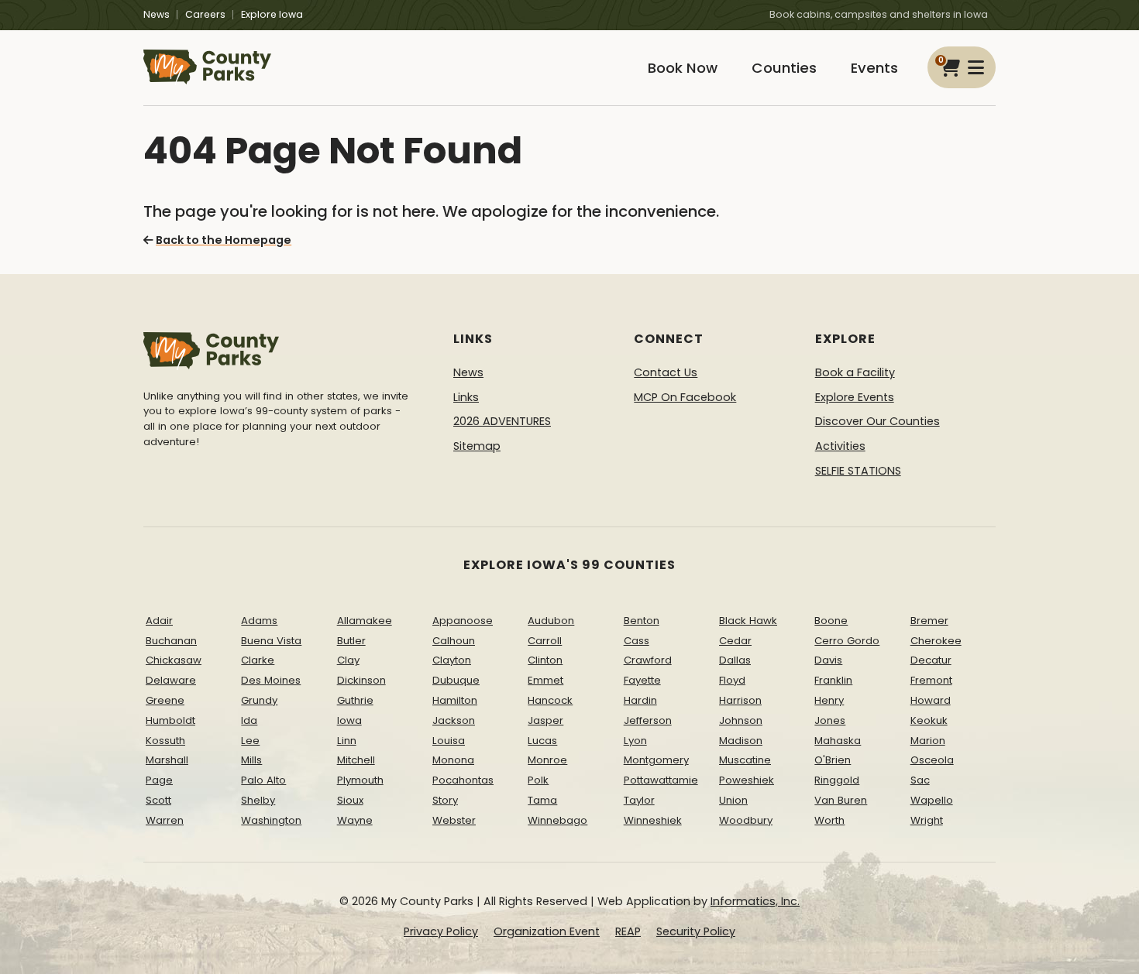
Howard (930, 700)
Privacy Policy (441, 931)
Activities (840, 446)
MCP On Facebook (685, 397)
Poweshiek (746, 780)
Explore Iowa (272, 14)
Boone (831, 620)
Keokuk (929, 720)
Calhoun (453, 640)
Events (874, 67)
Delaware (171, 680)
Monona (453, 760)
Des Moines (271, 680)
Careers (205, 14)
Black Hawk (748, 620)
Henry (829, 700)
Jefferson (648, 720)
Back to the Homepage (223, 240)
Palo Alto (263, 780)
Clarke (257, 660)
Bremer (929, 620)
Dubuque (456, 680)
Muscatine (745, 760)
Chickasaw (173, 660)
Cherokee (936, 640)
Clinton (545, 660)
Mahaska (837, 740)
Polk (538, 780)
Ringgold (836, 780)
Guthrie (355, 700)
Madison (740, 740)
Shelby (258, 800)
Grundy (259, 700)
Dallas (735, 660)
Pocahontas (463, 780)
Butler (351, 640)
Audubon (551, 620)
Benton (641, 620)
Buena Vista (271, 640)
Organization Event (547, 931)
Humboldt (170, 720)
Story (445, 800)
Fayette (642, 680)
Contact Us (665, 372)
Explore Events (854, 397)
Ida (249, 720)
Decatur (930, 660)
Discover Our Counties (877, 421)
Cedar (735, 640)
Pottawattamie (661, 780)
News (156, 14)
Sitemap (477, 446)
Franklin (833, 680)
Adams (259, 620)
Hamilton (454, 700)
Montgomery (656, 760)
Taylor (639, 800)
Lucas (542, 740)
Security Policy (695, 931)
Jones (829, 720)
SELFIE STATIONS (858, 470)
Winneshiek (653, 820)
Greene (165, 700)
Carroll (545, 640)
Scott (158, 800)
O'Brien (832, 760)
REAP (628, 931)
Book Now (682, 67)
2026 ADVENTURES (502, 421)
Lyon (635, 740)
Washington (271, 820)
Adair (159, 620)
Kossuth (165, 740)
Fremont (931, 680)
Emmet (545, 680)
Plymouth (360, 780)
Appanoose (462, 620)
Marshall (167, 760)
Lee (250, 740)
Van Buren (840, 800)
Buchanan (171, 640)
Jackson (453, 720)
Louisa (448, 740)
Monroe (547, 760)
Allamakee (364, 620)
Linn (346, 740)
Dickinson (361, 680)
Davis (828, 660)
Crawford (648, 660)
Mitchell (356, 760)
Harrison (740, 700)
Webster (454, 820)
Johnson (740, 720)
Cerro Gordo (846, 640)
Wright (926, 820)
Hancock (550, 700)
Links (466, 397)
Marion (927, 740)
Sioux (350, 800)
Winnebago (557, 820)
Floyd (732, 680)
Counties (784, 67)
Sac (920, 780)
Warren (165, 820)
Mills (251, 760)
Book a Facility (855, 372)
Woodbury (746, 820)
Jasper (545, 720)
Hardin (640, 700)
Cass (636, 640)
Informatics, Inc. (755, 901)
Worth (829, 820)
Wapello (931, 800)
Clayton (451, 660)
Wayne (355, 820)
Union (733, 800)
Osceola (932, 760)
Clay (348, 660)
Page (159, 780)
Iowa (349, 720)
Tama (542, 800)
